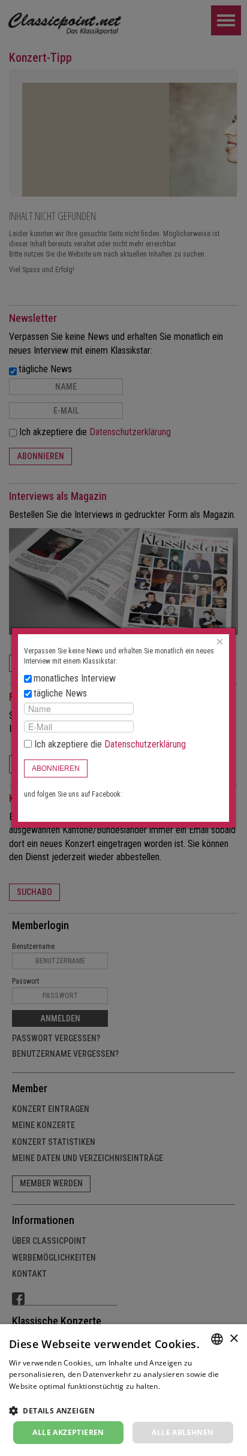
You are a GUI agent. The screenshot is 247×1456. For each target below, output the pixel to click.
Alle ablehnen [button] (182, 1432)
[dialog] (123, 1390)
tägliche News (60, 693)
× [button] (233, 1338)
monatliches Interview (75, 678)
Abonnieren (56, 768)
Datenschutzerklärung (145, 744)
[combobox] (217, 1339)
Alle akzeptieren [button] (68, 1432)
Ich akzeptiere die (109, 744)
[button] (123, 1410)
